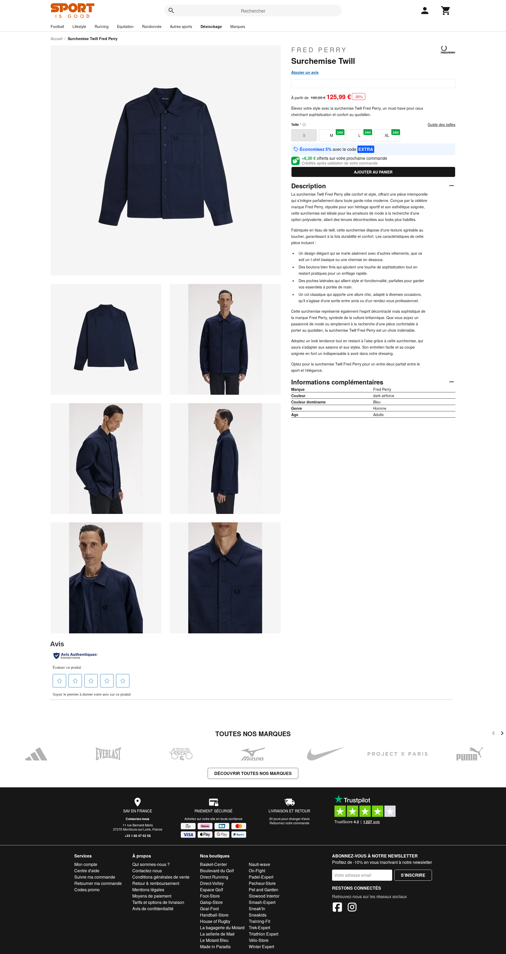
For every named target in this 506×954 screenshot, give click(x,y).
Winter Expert (261, 946)
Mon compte (85, 864)
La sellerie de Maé (217, 934)
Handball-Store (214, 915)
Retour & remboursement (155, 883)
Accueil (56, 38)
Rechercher (253, 10)
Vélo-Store (259, 940)
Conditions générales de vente (160, 877)
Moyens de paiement (151, 896)
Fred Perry (319, 49)
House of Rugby (215, 921)
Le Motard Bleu (214, 940)
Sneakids (257, 915)
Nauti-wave (259, 864)
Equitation (125, 26)
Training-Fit (259, 921)
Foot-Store (210, 896)
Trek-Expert (259, 927)
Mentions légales (148, 889)
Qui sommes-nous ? (151, 864)
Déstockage (211, 26)
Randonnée (152, 26)
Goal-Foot (209, 908)
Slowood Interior (264, 896)
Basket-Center (213, 864)
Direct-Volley (212, 883)
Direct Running (214, 877)
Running (102, 26)
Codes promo (87, 889)
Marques (237, 26)
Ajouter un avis (305, 72)
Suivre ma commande (94, 877)
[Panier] (446, 10)
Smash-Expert (262, 902)
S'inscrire (413, 875)
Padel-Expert (261, 877)
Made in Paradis (215, 946)
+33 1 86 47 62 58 (138, 835)
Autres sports (181, 26)
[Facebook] (337, 908)
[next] (502, 734)
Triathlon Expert (263, 934)
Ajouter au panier (373, 172)
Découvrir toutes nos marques (253, 773)
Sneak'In (257, 908)
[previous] (493, 734)
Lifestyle (79, 26)
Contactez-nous (137, 819)
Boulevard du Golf (217, 871)
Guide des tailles (441, 124)
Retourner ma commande (98, 883)
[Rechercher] (171, 10)
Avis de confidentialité (152, 908)
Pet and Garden (263, 889)
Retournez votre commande (289, 823)
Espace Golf (211, 889)
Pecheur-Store (262, 883)
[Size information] (304, 124)
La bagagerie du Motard (222, 927)
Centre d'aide (86, 871)
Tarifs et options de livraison (158, 902)
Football (57, 26)
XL (391, 134)
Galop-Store (211, 902)
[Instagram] (352, 908)
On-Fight (257, 871)
